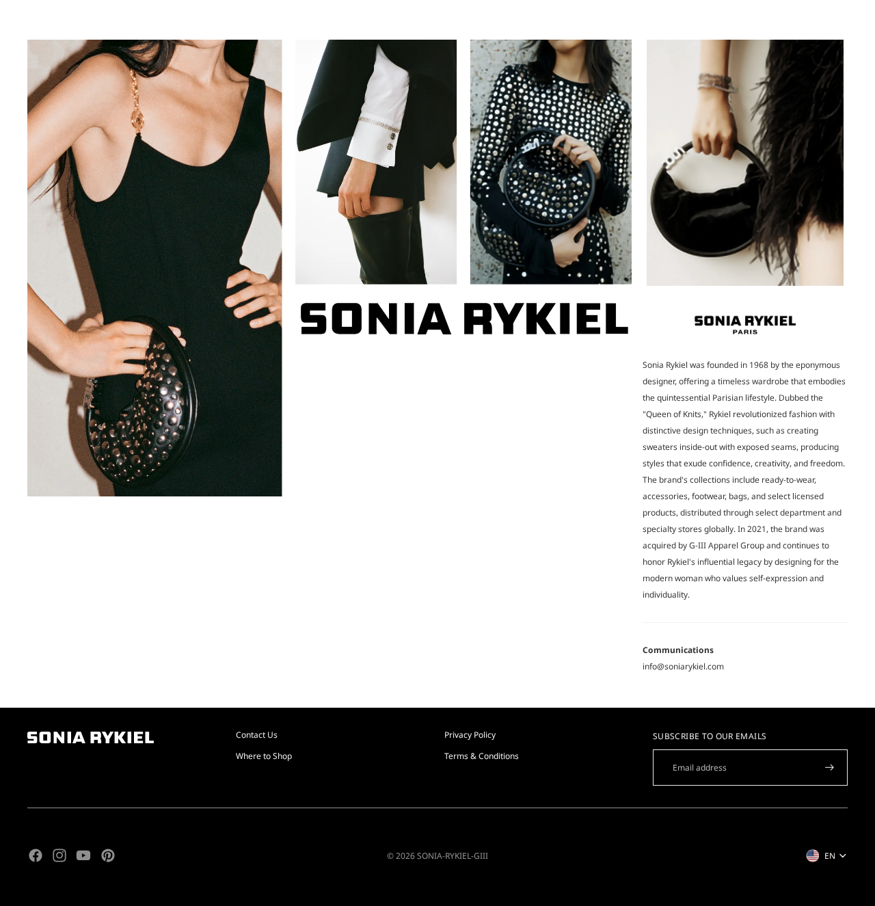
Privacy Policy (470, 735)
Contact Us (257, 735)
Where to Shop (264, 756)
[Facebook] (35, 855)
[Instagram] (59, 855)
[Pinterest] (108, 855)
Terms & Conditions (481, 756)
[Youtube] (83, 855)
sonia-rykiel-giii (452, 856)
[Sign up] (830, 768)
